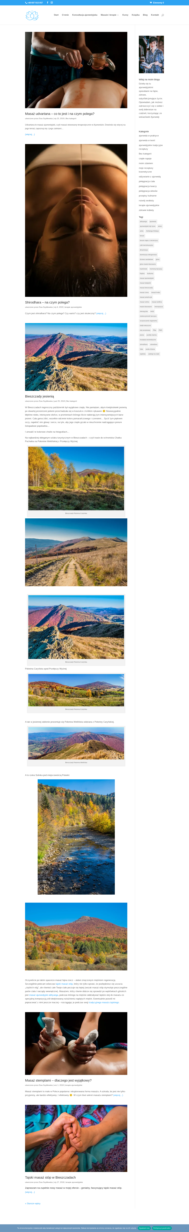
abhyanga (143, 221)
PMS (160, 330)
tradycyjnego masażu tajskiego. (104, 1002)
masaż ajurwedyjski (147, 278)
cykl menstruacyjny (146, 245)
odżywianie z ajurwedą (150, 176)
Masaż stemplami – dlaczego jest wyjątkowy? (58, 1080)
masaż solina (144, 302)
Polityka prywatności (161, 1228)
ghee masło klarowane (148, 264)
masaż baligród (145, 283)
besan (142, 236)
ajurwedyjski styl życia (147, 226)
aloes (160, 226)
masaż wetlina (157, 302)
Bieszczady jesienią (39, 396)
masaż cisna (144, 292)
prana (142, 335)
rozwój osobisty (146, 200)
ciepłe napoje (145, 158)
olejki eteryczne (145, 325)
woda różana (150, 349)
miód (152, 311)
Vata (141, 349)
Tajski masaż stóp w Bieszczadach (50, 1177)
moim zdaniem (146, 163)
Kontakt (155, 15)
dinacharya (144, 250)
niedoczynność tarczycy (148, 316)
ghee (157, 259)
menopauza (159, 307)
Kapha (142, 273)
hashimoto (143, 269)
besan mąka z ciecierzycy (149, 240)
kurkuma (150, 273)
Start (56, 15)
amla (141, 231)
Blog (145, 15)
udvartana (153, 344)
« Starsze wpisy (32, 1203)
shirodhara (143, 344)
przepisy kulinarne (147, 196)
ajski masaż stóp (64, 984)
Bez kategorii (71, 118)
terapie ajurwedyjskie (73, 307)
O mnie (65, 15)
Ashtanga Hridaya (152, 231)
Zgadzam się (144, 1228)
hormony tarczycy (156, 269)
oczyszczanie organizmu (148, 321)
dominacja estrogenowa (148, 255)
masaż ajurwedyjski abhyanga (43, 995)
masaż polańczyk (146, 297)
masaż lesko (155, 292)
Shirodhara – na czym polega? (47, 302)
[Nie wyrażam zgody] (185, 1228)
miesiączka (144, 311)
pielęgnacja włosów (148, 191)
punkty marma (152, 335)
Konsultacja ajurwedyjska (84, 15)
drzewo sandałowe (146, 259)
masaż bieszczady (146, 288)
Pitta (154, 330)
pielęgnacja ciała (147, 181)
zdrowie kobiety (146, 210)
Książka (136, 15)
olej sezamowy (145, 330)
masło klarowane (146, 307)
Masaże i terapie (108, 15)
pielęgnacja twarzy (148, 186)
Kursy (125, 15)
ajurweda (153, 221)
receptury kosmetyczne (148, 340)
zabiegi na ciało (153, 354)
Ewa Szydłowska (46, 118)
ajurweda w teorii (147, 140)
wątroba (143, 354)
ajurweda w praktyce (149, 135)
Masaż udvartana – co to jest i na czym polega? (59, 114)
